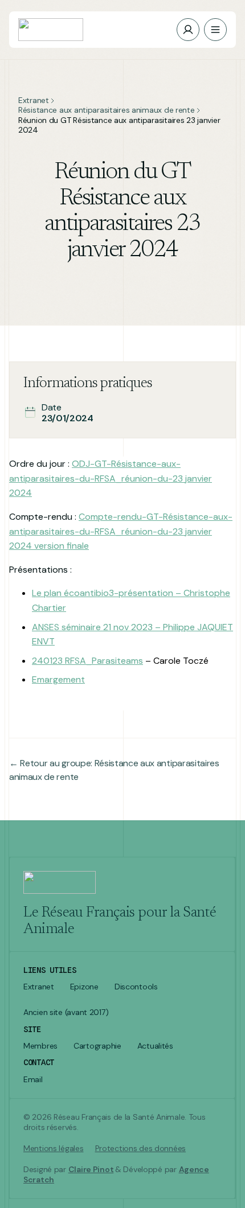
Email (33, 1079)
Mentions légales (53, 1148)
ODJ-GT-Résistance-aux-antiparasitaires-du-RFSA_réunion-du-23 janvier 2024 (110, 478)
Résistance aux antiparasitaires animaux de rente (106, 110)
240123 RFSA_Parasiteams (87, 661)
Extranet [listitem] (38, 987)
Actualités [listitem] (155, 1046)
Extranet (33, 100)
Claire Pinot (91, 1169)
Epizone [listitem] (84, 987)
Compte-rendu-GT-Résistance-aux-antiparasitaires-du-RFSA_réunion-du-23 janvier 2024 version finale (120, 531)
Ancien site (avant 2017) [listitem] (65, 1012)
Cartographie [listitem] (97, 1046)
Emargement (58, 679)
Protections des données (140, 1148)
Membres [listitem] (40, 1046)
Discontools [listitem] (136, 987)
